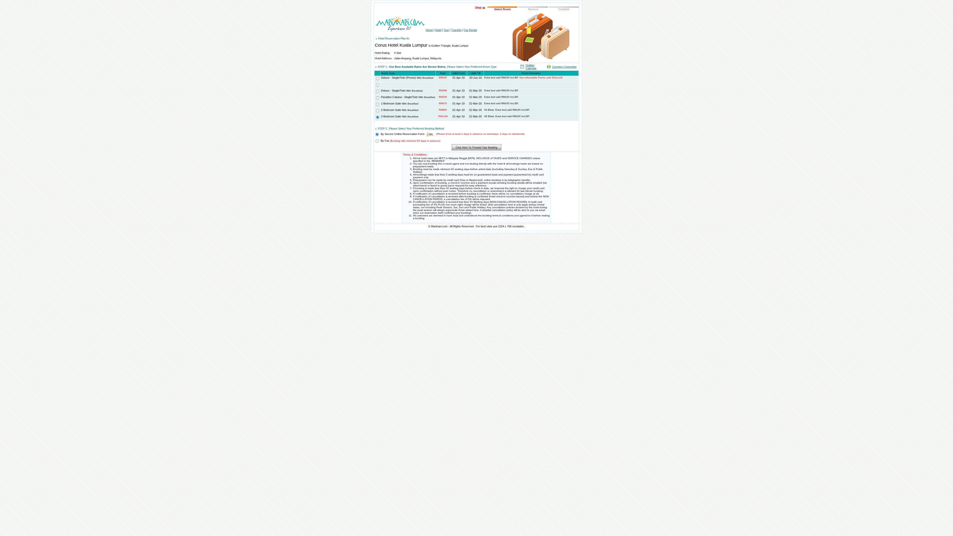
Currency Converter (564, 66)
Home (429, 30)
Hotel (438, 30)
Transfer (456, 30)
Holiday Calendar (531, 67)
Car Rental (470, 30)
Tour (446, 30)
